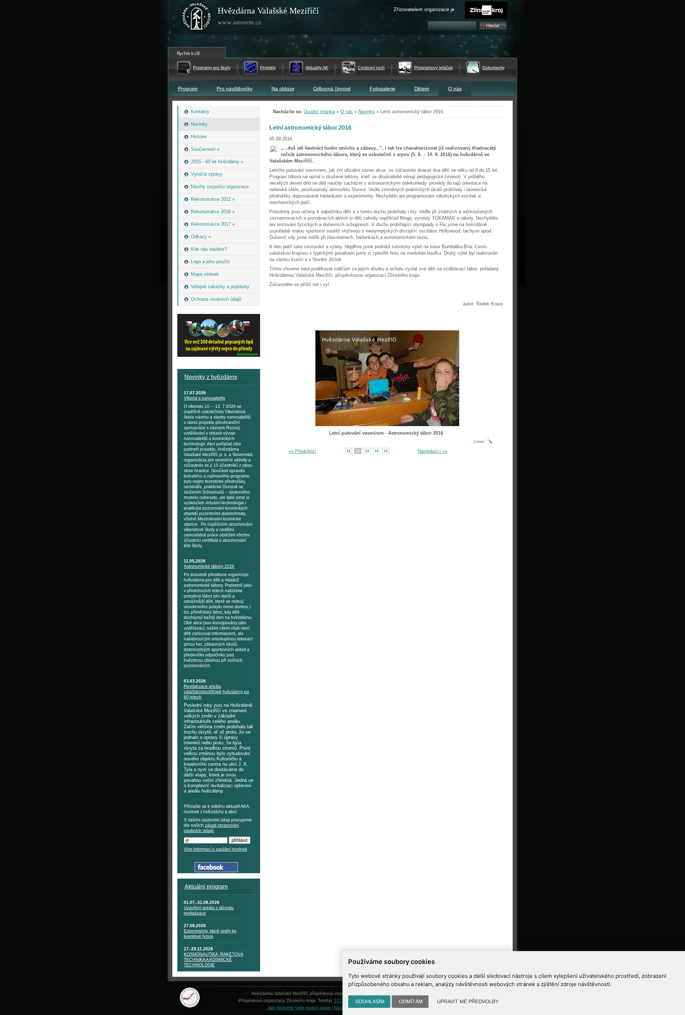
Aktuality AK (316, 67)
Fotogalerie (382, 88)
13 (367, 451)
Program (188, 88)
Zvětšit (479, 442)
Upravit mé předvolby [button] (467, 1001)
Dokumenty (493, 67)
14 (376, 451)
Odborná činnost (332, 88)
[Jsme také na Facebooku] (216, 870)
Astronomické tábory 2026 (209, 566)
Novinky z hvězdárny (210, 377)
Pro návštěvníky (235, 88)
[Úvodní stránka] (196, 18)
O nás (455, 88)
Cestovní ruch (371, 67)
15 (386, 451)
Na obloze (283, 88)
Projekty (268, 67)
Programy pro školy (211, 67)
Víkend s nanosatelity (204, 398)
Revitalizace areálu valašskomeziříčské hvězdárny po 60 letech (216, 692)
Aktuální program (206, 887)
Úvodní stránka (319, 111)
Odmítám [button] (411, 1001)
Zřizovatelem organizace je (424, 9)
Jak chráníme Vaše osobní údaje (299, 1007)
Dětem (421, 88)
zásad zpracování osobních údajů (211, 828)
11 (349, 451)
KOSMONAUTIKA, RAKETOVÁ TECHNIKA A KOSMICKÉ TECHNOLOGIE (213, 960)
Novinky (366, 111)
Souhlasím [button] (370, 1001)
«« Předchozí (302, 451)
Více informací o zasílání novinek (215, 849)
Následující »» (432, 451)
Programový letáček (433, 67)
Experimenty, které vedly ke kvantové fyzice (210, 934)
